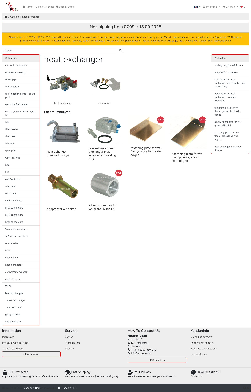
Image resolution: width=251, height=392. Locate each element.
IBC (7, 172)
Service (69, 336)
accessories (104, 103)
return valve (11, 243)
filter (7, 122)
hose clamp (11, 257)
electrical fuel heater (16, 104)
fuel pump (10, 186)
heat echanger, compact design (58, 153)
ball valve (10, 193)
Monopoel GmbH (32, 387)
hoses (8, 250)
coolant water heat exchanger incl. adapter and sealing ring (102, 153)
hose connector (13, 264)
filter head (10, 136)
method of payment (201, 336)
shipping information (201, 342)
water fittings (12, 157)
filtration (10, 143)
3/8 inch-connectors (16, 236)
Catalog (14, 16)
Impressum (8, 336)
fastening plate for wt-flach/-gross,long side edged (146, 151)
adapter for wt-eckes (61, 209)
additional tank (13, 321)
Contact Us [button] (158, 360)
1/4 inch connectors (16, 229)
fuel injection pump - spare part (20, 95)
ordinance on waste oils (203, 348)
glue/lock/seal (13, 179)
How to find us (198, 354)
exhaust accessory (15, 72)
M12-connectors (14, 207)
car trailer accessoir (16, 65)
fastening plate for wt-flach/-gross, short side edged (187, 157)
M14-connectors (14, 214)
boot (7, 164)
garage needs (12, 314)
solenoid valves (13, 200)
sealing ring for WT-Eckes (228, 65)
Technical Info (72, 342)
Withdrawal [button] (32, 354)
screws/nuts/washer (16, 271)
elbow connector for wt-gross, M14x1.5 (103, 207)
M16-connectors (14, 221)
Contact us (196, 376)
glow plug (10, 150)
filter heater (11, 129)
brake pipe (11, 79)
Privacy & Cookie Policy (15, 342)
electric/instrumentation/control (20, 113)
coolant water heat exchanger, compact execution (225, 97)
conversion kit (13, 278)
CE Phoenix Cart (67, 387)
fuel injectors (12, 86)
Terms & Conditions (13, 348)
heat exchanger (30, 16)
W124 (8, 286)
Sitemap (69, 348)
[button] (197, 7)
